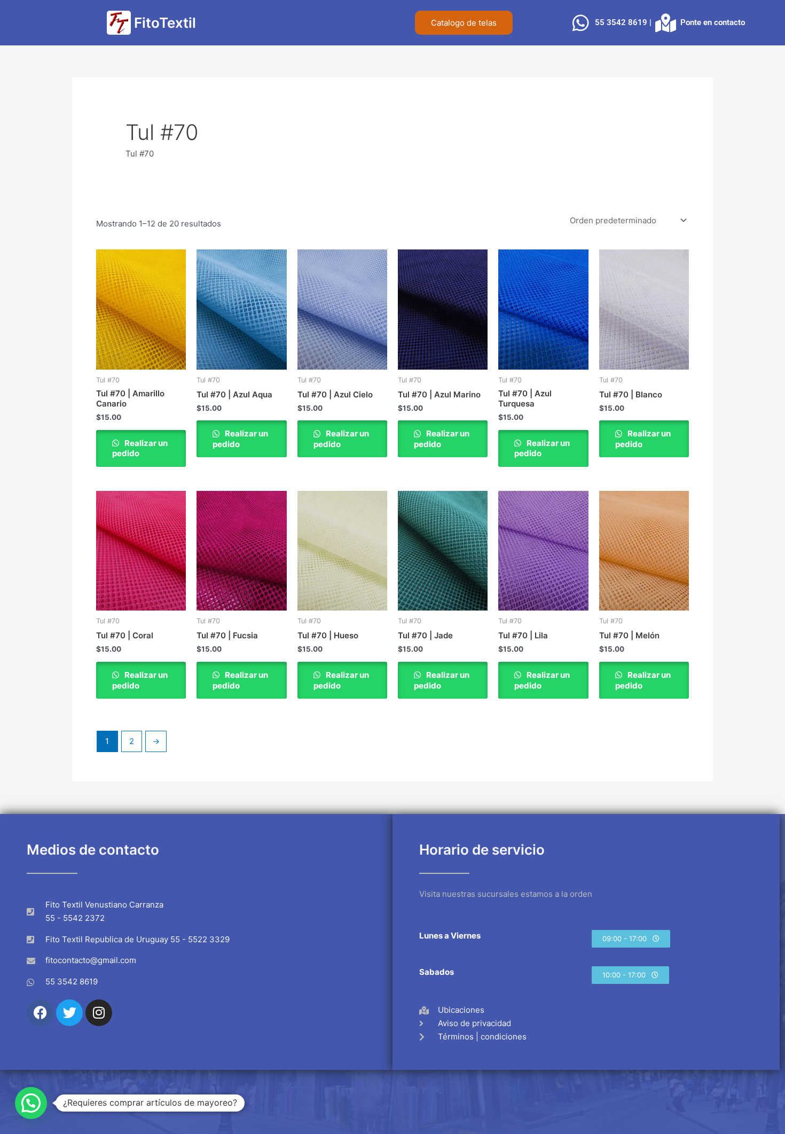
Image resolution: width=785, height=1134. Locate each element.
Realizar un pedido (140, 448)
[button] (631, 939)
